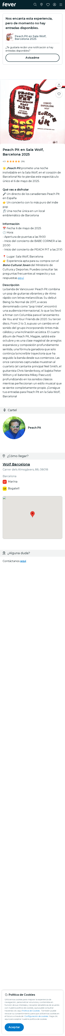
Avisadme (32, 57)
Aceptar (14, 1027)
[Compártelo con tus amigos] (59, 85)
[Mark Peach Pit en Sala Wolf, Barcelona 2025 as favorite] (59, 94)
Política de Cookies (31, 1010)
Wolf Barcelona (16, 464)
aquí (21, 278)
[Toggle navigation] (60, 4)
